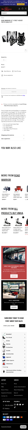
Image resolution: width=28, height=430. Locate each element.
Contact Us (4, 396)
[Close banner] (26, 3)
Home (2, 17)
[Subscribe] (22, 325)
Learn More (14, 276)
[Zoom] (25, 50)
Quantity (3, 57)
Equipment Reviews (6, 393)
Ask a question (5, 138)
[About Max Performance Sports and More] (14, 256)
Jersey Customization (20, 386)
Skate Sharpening (18, 389)
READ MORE (21, 4)
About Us (3, 383)
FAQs (2, 386)
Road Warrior (10, 177)
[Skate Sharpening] (14, 290)
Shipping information (7, 135)
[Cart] (22, 8)
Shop (15, 383)
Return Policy (4, 389)
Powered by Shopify (6, 426)
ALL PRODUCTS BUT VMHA (12, 211)
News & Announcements (18, 394)
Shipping (3, 88)
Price (2, 64)
